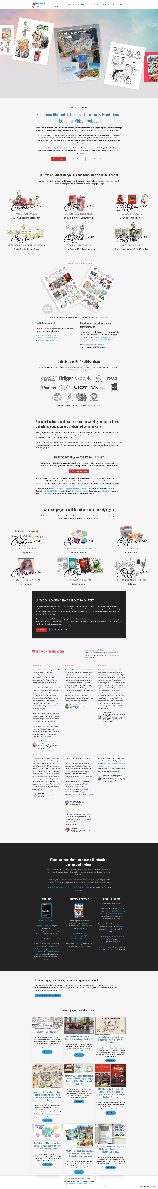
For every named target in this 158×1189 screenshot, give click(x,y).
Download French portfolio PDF (48, 340)
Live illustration (103, 947)
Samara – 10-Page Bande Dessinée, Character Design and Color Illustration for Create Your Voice (79, 1153)
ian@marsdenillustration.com (94, 345)
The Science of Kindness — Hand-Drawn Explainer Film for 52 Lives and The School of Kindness (47, 1145)
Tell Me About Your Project (79, 471)
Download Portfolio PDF (59, 630)
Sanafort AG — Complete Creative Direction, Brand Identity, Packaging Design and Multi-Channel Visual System (79, 1079)
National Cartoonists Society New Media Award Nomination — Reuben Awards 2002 (110, 1149)
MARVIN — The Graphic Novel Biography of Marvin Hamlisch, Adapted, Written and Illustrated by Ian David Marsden (110, 1092)
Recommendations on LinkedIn (94, 650)
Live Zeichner (114, 947)
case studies (119, 926)
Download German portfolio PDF (48, 338)
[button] (73, 4)
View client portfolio (93, 405)
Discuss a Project (58, 159)
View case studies (53, 887)
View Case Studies (75, 159)
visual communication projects (113, 914)
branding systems (46, 949)
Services (83, 946)
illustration (109, 911)
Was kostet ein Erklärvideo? (47, 1031)
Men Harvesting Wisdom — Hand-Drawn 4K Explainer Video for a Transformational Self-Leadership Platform (47, 1096)
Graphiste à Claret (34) (43, 926)
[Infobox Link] (26, 204)
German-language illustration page (48, 996)
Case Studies (69, 68)
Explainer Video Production (96, 159)
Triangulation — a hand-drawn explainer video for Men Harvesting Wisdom (110, 1039)
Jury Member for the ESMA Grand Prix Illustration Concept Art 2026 (79, 1038)
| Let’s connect (46, 921)
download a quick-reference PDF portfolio (74, 887)
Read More (47, 1052)
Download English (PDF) (79, 933)
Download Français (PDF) (79, 939)
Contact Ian (41, 630)
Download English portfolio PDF (48, 335)
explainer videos (119, 911)
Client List (46, 939)
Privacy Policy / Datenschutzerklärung (79, 1183)
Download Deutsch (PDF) (79, 936)
